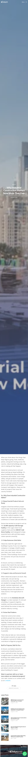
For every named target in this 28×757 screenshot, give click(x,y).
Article (14, 184)
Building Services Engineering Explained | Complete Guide (17, 709)
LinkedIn (7, 680)
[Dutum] (4, 2)
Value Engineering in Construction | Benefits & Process (19, 718)
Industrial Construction (14, 688)
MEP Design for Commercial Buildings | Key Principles (17, 700)
